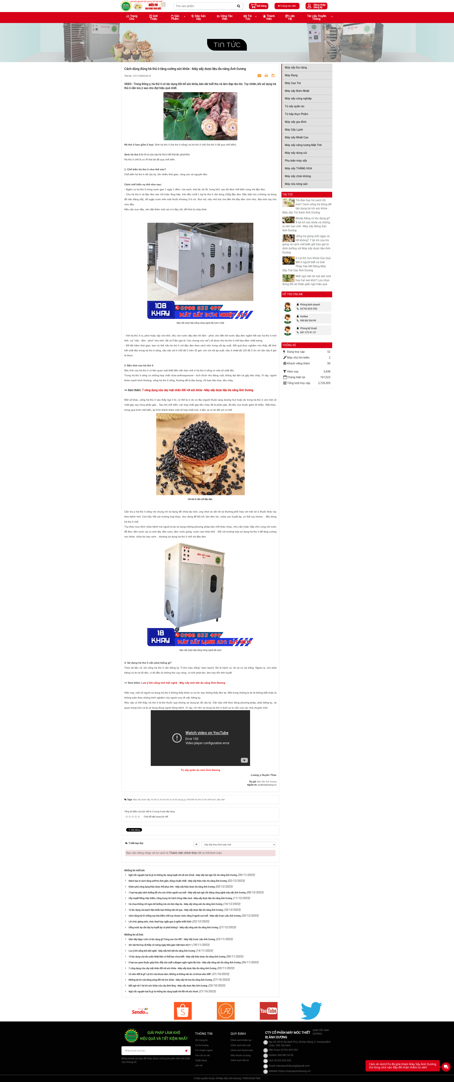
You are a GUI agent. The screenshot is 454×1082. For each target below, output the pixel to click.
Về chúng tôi (201, 1040)
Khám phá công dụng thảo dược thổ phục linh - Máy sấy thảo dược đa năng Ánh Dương (172, 886)
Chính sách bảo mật (240, 1045)
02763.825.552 (308, 308)
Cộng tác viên (288, 5)
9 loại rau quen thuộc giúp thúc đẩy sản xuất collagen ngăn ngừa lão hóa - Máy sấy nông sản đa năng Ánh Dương (185, 962)
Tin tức (227, 45)
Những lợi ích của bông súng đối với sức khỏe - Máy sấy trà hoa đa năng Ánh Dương (170, 979)
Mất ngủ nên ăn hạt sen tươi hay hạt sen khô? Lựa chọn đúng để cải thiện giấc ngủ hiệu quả (306, 280)
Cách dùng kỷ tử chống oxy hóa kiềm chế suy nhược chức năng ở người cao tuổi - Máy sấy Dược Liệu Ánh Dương (185, 915)
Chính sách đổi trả (240, 1060)
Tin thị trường (201, 1045)
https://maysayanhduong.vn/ (294, 1071)
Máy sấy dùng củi (296, 152)
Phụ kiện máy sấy (296, 160)
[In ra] (267, 75)
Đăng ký (318, 7)
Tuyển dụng (201, 1060)
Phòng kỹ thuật (308, 328)
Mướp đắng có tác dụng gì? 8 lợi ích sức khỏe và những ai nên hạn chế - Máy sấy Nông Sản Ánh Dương (306, 224)
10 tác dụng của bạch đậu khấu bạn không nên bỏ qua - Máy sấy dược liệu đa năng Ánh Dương (176, 910)
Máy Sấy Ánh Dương (266, 781)
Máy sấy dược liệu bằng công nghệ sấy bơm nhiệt (200, 323)
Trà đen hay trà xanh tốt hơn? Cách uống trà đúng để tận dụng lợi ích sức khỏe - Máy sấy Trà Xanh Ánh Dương (306, 206)
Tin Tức (248, 17)
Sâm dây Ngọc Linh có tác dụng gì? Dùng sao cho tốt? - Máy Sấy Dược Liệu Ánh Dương (172, 939)
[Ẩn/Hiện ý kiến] (196, 844)
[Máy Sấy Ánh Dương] (143, 5)
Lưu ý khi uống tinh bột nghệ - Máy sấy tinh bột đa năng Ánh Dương (162, 950)
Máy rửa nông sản (296, 184)
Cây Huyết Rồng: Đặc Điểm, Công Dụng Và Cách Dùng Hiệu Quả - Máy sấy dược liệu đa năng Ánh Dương (180, 898)
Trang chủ (133, 17)
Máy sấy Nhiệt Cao (296, 137)
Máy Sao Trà (293, 83)
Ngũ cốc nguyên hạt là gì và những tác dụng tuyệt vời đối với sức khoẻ (163, 991)
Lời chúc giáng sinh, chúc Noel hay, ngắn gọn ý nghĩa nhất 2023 (160, 921)
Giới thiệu (154, 17)
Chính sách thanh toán (242, 1050)
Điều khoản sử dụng (241, 1055)
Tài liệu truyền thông (316, 17)
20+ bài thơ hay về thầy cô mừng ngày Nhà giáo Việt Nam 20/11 (160, 945)
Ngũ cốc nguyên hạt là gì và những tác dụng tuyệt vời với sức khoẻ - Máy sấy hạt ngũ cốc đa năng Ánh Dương (183, 875)
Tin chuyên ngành (204, 1050)
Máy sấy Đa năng (296, 67)
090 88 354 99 (308, 320)
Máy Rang (291, 75)
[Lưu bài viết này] (274, 75)
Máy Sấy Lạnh (294, 129)
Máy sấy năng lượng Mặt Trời (303, 145)
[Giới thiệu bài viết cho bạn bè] (260, 75)
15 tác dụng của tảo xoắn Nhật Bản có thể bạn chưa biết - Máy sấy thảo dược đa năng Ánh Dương (177, 956)
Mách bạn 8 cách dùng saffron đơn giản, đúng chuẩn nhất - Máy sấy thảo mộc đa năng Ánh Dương (178, 881)
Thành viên (270, 17)
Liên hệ (291, 17)
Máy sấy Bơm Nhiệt (297, 91)
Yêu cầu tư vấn (202, 1055)
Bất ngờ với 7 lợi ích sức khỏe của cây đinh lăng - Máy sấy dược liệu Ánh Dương (168, 985)
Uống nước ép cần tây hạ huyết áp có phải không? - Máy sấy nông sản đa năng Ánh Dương (173, 927)
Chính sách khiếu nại (241, 1040)
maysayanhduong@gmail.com (293, 1065)
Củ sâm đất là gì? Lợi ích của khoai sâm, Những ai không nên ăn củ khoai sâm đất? (170, 974)
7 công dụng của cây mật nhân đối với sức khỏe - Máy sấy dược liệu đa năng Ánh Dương (172, 968)
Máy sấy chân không (298, 176)
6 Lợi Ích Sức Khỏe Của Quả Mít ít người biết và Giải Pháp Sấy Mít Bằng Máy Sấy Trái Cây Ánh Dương (306, 264)
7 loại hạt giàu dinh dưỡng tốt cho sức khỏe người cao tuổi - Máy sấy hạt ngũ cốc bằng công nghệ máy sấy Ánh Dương (187, 892)
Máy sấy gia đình (295, 122)
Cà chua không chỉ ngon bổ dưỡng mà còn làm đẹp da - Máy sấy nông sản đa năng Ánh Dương (175, 904)
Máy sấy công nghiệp (298, 98)
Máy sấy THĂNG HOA (298, 168)
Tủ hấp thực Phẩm (296, 114)
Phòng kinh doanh (310, 304)
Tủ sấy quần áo (294, 106)
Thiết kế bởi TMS (251, 1078)
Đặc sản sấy (200, 17)
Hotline (304, 316)
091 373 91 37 (308, 332)
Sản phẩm (175, 17)
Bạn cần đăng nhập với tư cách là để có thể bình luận (174, 853)
